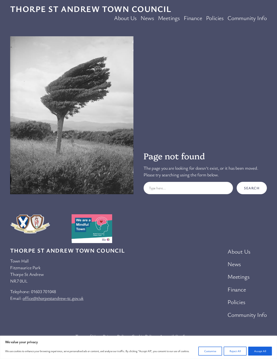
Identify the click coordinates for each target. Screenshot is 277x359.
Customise (210, 351)
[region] (138, 347)
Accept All (260, 351)
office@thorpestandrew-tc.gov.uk (53, 298)
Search (252, 187)
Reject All (235, 351)
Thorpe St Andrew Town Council (90, 8)
